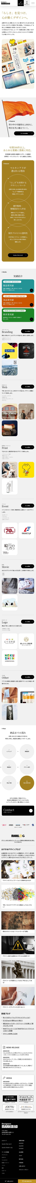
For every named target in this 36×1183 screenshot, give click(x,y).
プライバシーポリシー (24, 1169)
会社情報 (21, 1152)
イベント (3, 1165)
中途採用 (26, 1102)
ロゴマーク (4, 1170)
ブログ (20, 1155)
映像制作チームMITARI (10, 1102)
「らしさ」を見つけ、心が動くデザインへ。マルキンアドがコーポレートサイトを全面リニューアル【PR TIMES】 (17, 1053)
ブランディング (4, 1154)
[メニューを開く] (33, 3)
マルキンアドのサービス (7, 1147)
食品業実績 (21, 1146)
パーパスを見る (24, 133)
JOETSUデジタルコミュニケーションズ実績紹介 (26, 1112)
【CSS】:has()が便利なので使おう (13, 1020)
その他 (3, 1173)
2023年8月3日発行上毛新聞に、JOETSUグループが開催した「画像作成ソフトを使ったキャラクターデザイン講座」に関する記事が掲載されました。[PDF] (18, 1085)
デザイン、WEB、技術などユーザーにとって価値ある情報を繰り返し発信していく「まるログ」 (18, 841)
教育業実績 (21, 1148)
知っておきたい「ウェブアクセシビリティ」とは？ (16, 1017)
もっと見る (27, 331)
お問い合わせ (22, 1166)
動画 (3, 1168)
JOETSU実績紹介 (10, 1111)
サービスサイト (4, 1160)
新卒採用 (21, 1159)
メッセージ (4, 1140)
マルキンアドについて (18, 255)
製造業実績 (21, 1143)
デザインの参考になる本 (10, 1034)
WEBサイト (4, 1157)
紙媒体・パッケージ (5, 1162)
